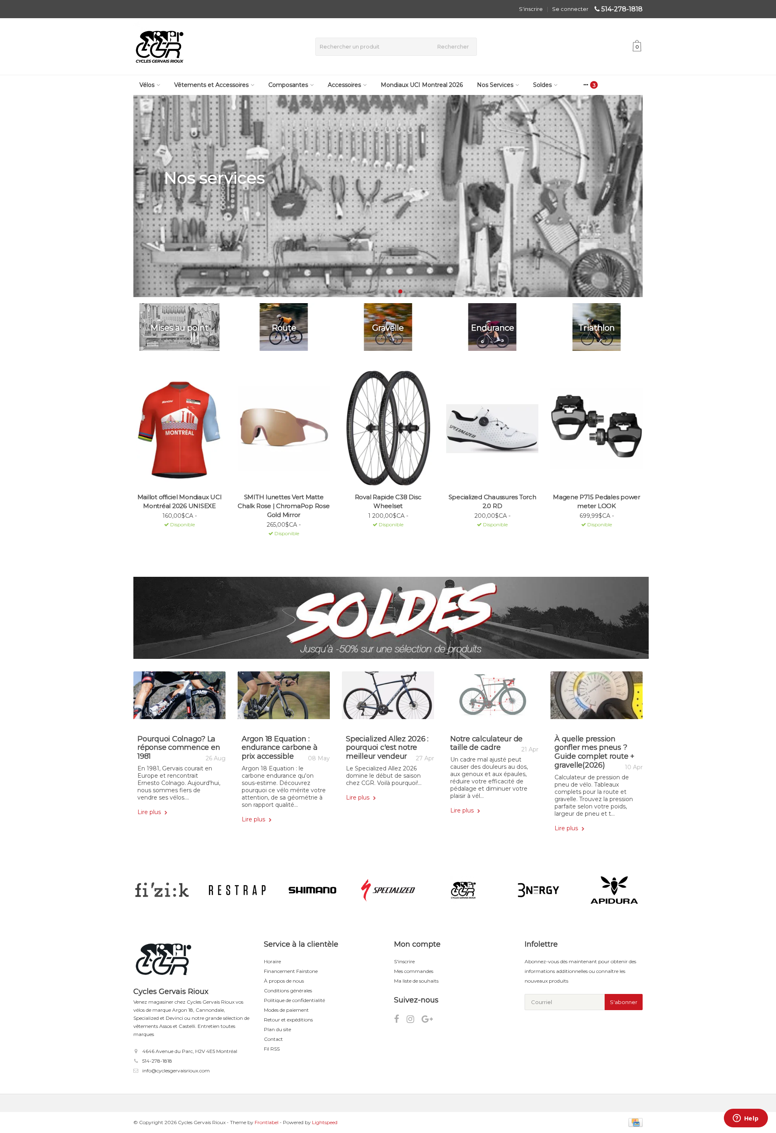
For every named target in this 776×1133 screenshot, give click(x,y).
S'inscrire (531, 9)
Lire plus (149, 812)
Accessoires (344, 85)
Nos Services (495, 85)
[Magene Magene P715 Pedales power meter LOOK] (596, 429)
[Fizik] (161, 890)
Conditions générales (288, 990)
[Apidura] (614, 890)
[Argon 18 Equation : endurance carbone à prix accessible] (284, 698)
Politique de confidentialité (294, 1000)
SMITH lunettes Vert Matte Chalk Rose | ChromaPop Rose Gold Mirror (283, 506)
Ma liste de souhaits (416, 981)
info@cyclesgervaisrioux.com (176, 1071)
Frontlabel (266, 1122)
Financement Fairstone (291, 971)
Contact (273, 1039)
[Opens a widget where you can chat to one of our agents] (745, 1119)
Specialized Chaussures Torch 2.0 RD (492, 501)
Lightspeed (324, 1122)
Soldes (542, 85)
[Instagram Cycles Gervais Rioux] (414, 1020)
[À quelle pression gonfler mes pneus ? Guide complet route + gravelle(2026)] (596, 698)
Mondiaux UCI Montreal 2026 (422, 85)
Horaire (272, 961)
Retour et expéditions (288, 1020)
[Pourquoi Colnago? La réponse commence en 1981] (179, 698)
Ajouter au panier (176, 535)
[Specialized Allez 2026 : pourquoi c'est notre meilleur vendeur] (388, 698)
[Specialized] (387, 890)
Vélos (146, 85)
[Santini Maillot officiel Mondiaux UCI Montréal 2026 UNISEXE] (179, 429)
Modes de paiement (286, 1010)
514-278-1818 (622, 9)
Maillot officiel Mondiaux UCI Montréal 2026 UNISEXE (179, 501)
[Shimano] (312, 890)
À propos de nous (284, 981)
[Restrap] (237, 890)
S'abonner (623, 1002)
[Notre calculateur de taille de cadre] (492, 698)
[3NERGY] (538, 890)
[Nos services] (388, 196)
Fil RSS (272, 1049)
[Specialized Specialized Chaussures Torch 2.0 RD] (492, 429)
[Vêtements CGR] (463, 890)
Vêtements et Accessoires (211, 85)
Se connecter (570, 9)
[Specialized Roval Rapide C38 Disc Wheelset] (388, 429)
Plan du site (277, 1029)
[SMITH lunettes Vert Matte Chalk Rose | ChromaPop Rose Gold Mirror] (284, 429)
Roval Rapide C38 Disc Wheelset (388, 501)
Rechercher (453, 46)
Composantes (288, 85)
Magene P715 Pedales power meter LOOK (596, 501)
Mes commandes (413, 971)
